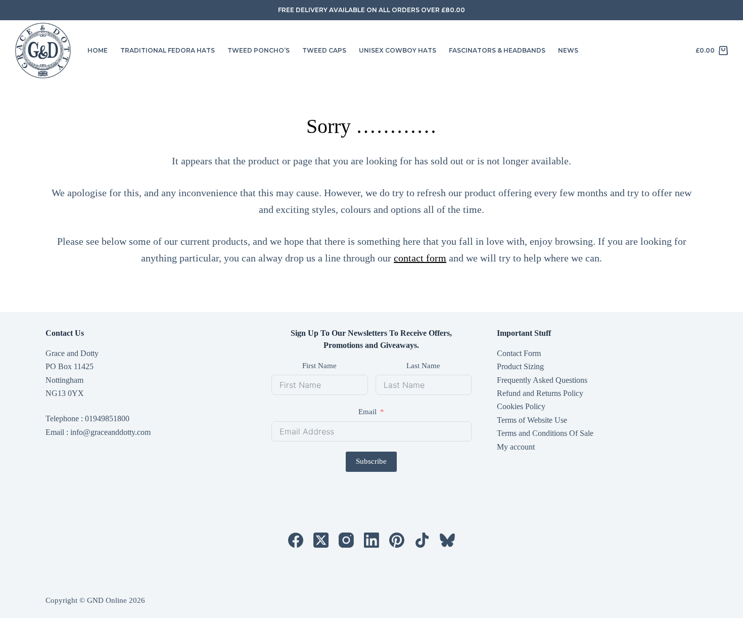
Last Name (423, 366)
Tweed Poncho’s (258, 50)
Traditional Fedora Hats (167, 50)
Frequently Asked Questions (542, 380)
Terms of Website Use (532, 420)
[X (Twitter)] (321, 540)
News (568, 50)
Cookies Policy (521, 406)
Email (367, 412)
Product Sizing (520, 366)
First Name (319, 366)
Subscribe (371, 461)
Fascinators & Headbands (497, 50)
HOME (97, 50)
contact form (420, 257)
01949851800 (107, 418)
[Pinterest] (396, 540)
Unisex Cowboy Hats (397, 50)
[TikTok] (422, 540)
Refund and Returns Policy (540, 393)
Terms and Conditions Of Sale (545, 433)
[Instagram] (346, 540)
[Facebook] (295, 540)
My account (516, 447)
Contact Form (519, 353)
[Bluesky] (447, 540)
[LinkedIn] (371, 540)
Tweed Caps (324, 50)
